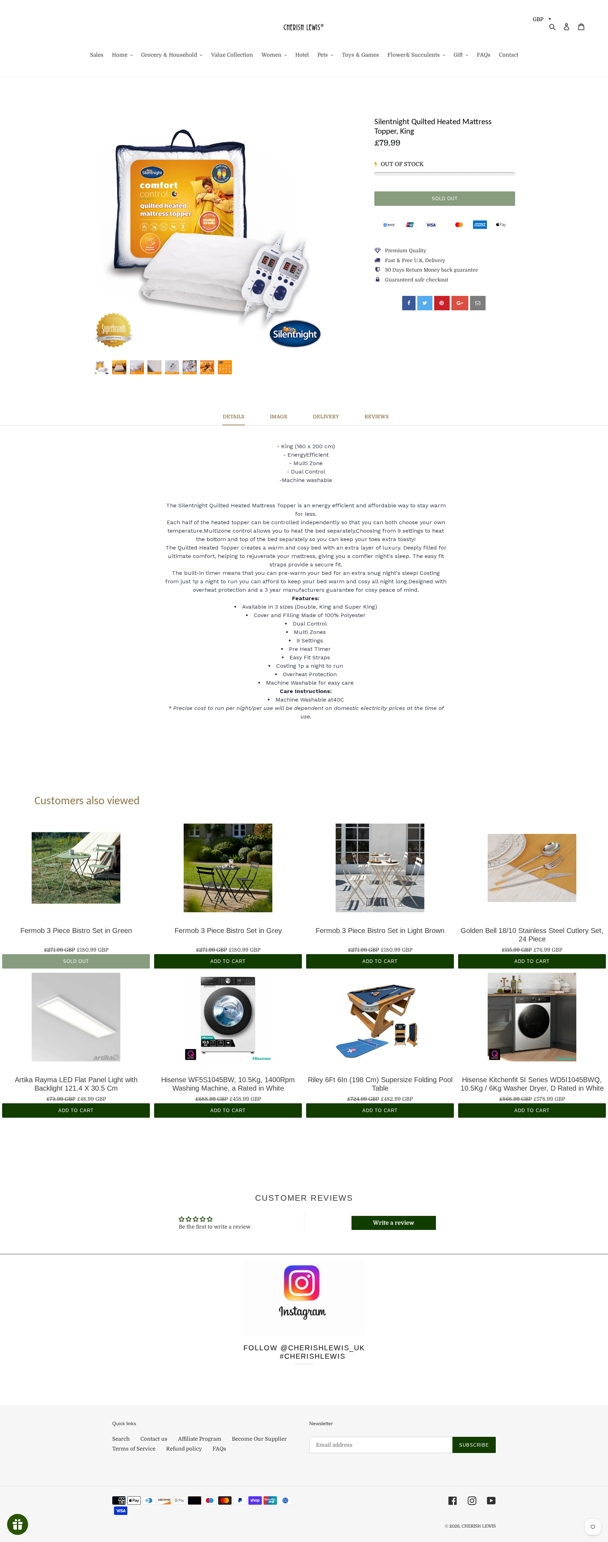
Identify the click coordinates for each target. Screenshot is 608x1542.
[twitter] (424, 303)
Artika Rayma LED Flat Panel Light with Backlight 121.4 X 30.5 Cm (76, 1084)
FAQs (219, 1449)
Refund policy (184, 1449)
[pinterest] (442, 303)
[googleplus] (459, 303)
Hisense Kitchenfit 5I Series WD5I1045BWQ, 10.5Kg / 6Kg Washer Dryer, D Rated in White (532, 1084)
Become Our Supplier (259, 1439)
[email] (478, 303)
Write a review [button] (393, 1223)
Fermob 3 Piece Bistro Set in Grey (228, 930)
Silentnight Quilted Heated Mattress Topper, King (433, 127)
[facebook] (409, 303)
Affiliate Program (199, 1439)
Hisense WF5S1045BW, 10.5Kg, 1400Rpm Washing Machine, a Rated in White (228, 1084)
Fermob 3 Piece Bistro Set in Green (76, 930)
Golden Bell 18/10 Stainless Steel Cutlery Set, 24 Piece (532, 935)
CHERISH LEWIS (479, 1526)
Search (121, 1439)
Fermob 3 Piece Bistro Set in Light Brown (380, 930)
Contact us (153, 1439)
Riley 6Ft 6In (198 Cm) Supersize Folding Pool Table (380, 1084)
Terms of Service (134, 1449)
